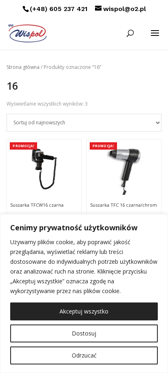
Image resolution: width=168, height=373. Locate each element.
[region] (84, 293)
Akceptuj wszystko (84, 311)
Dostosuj (84, 333)
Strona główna (23, 67)
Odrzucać (84, 355)
